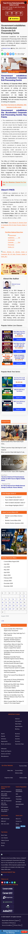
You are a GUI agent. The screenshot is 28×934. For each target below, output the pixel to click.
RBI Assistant (4, 807)
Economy (17, 741)
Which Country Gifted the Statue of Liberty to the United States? (14, 702)
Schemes (3, 738)
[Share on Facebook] (10, 54)
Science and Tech (5, 753)
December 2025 (8, 583)
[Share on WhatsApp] (2, 54)
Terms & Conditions (7, 925)
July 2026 (6, 564)
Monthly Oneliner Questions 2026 (14, 523)
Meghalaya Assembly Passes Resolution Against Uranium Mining (13, 657)
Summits (17, 738)
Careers (20, 827)
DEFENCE (18, 801)
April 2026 (7, 572)
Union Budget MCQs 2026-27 (13, 497)
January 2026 (8, 580)
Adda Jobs (10, 770)
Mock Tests (4, 835)
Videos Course (5, 840)
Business (17, 733)
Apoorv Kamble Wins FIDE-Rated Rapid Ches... (12, 442)
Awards (3, 736)
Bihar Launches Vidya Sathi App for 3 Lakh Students (14, 634)
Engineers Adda (9, 777)
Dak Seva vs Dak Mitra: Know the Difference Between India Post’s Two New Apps (14, 696)
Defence (17, 736)
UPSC (17, 806)
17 (2, 605)
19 (9, 605)
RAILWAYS (18, 796)
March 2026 (7, 575)
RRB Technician (5, 818)
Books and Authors (6, 744)
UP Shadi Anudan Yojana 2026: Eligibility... (13, 471)
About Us (18, 818)
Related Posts (6, 421)
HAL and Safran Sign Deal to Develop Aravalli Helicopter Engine (13, 662)
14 (17, 602)
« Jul (2, 620)
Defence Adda (18, 773)
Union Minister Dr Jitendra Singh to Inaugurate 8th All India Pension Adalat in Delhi (14, 225)
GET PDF (24, 931)
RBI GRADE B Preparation (4, 810)
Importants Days (19, 744)
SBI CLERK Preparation (4, 794)
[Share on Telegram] (5, 54)
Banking (17, 729)
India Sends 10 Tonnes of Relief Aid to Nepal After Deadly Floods (14, 680)
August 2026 (11, 561)
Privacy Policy (17, 925)
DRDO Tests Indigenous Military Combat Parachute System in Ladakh (14, 666)
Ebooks (3, 843)
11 (6, 602)
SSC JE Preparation (6, 800)
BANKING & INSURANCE (19, 790)
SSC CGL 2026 (5, 823)
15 (20, 602)
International (18, 721)
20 (13, 605)
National (17, 718)
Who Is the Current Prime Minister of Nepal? (14, 676)
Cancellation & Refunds (8, 922)
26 (10, 609)
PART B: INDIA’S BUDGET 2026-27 (15, 502)
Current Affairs (19, 770)
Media (17, 823)
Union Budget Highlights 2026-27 (14, 505)
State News (18, 723)
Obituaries (4, 748)
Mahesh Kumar (6, 48)
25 (6, 609)
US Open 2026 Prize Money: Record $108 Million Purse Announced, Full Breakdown (14, 652)
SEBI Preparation (5, 798)
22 (21, 605)
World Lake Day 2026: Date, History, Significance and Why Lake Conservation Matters (14, 685)
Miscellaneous (5, 756)
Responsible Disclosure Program (10, 920)
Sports (3, 733)
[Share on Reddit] (8, 54)
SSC (17, 794)
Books (2, 845)
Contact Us (19, 821)
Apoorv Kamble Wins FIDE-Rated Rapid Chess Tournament (13, 629)
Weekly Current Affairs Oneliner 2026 (13, 516)
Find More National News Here (14, 232)
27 (13, 609)
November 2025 (8, 586)
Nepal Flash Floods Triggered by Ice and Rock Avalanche (14, 671)
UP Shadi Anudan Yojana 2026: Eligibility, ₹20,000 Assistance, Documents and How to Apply (13, 639)
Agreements (4, 741)
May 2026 (6, 569)
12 (9, 602)
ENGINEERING (20, 804)
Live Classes (4, 837)
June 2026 (7, 567)
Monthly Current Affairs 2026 (13, 520)
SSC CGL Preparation (4, 803)
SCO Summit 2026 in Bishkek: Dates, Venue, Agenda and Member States (14, 691)
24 (2, 609)
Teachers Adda (23, 765)
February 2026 (8, 578)
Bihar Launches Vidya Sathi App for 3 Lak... (13, 452)
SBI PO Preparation (6, 791)
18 (6, 605)
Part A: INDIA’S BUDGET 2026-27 (14, 500)
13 (13, 602)
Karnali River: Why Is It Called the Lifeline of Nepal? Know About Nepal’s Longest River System (13, 646)
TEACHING (19, 799)
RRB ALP (3, 821)
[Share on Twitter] (13, 54)
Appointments (18, 726)
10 (2, 602)
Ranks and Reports (6, 751)
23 (24, 605)
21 (17, 605)
